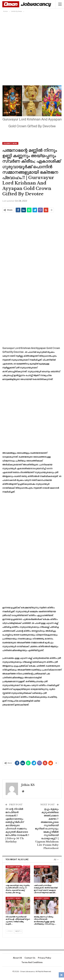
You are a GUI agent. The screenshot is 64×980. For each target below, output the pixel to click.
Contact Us (30, 958)
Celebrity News (10, 143)
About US (17, 958)
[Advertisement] (32, 47)
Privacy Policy (44, 958)
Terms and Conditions (32, 962)
